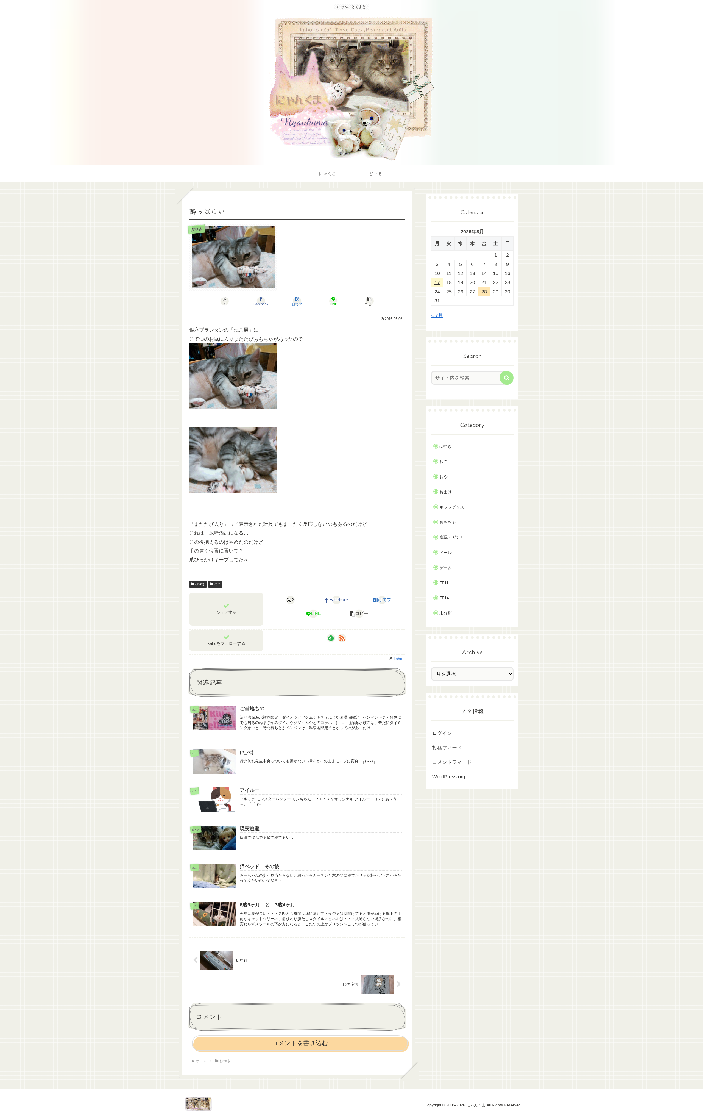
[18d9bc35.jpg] (233, 459)
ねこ (217, 584)
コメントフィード (452, 762)
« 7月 (437, 315)
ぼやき (200, 584)
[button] (369, 301)
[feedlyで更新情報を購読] (331, 637)
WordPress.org (448, 776)
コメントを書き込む (300, 1043)
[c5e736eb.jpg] (233, 376)
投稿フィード (447, 748)
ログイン (442, 733)
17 (437, 282)
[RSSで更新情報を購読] (341, 637)
